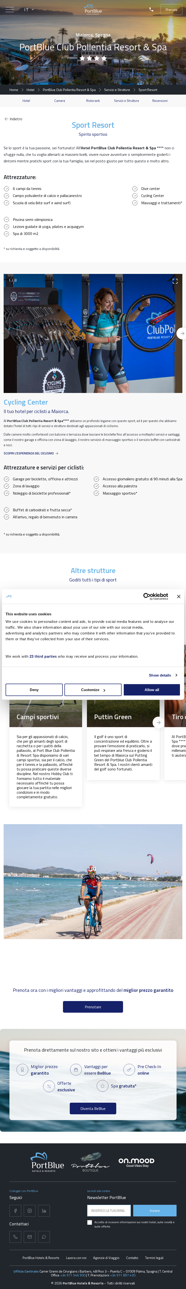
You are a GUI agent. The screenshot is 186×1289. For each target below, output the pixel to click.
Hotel (30, 89)
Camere (59, 100)
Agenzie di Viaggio (106, 1257)
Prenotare (93, 1007)
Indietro (16, 119)
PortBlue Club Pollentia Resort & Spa (69, 89)
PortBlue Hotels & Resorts (41, 1257)
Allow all (152, 690)
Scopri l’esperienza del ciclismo (29, 453)
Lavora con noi (76, 1257)
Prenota (171, 9)
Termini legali (154, 1257)
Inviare (155, 1210)
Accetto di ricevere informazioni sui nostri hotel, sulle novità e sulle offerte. (134, 1224)
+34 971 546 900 (72, 1275)
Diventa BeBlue (93, 1108)
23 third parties (43, 656)
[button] (27, 722)
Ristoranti (93, 100)
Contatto (132, 1257)
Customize (90, 690)
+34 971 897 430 (122, 1275)
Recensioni (160, 100)
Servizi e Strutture (117, 89)
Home (13, 89)
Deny (34, 690)
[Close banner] (178, 596)
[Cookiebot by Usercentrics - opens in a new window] (147, 596)
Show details (160, 675)
